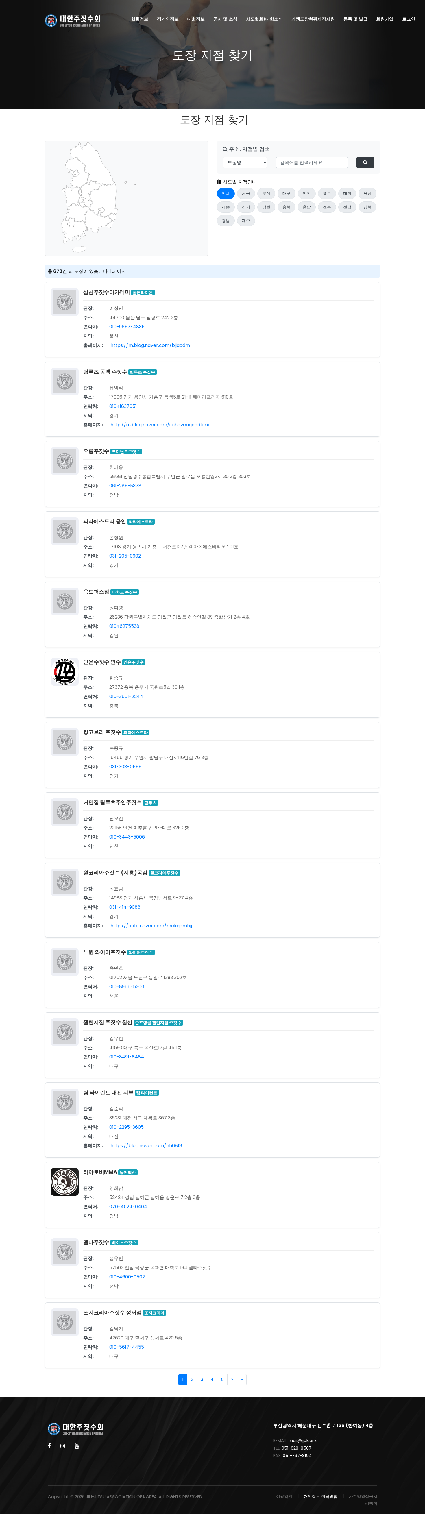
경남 (226, 220)
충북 (286, 207)
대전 (347, 193)
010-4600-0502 (127, 1277)
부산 (266, 193)
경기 (246, 207)
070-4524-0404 (128, 1206)
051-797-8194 (297, 1455)
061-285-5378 (125, 485)
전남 (347, 207)
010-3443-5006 (127, 837)
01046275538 (124, 626)
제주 (246, 220)
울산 (367, 193)
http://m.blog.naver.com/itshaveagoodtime (160, 424)
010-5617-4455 (126, 1347)
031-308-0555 (125, 766)
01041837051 (123, 406)
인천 (307, 193)
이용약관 (284, 1496)
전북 (327, 207)
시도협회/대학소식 (264, 19)
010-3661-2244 (126, 696)
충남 (307, 207)
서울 (246, 193)
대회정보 (196, 19)
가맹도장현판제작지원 (313, 19)
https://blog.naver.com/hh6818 (145, 1145)
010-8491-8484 (126, 1057)
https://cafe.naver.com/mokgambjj (150, 925)
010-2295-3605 (126, 1127)
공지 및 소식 (225, 19)
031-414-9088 (125, 907)
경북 (367, 207)
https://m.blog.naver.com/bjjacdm (149, 345)
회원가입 (384, 19)
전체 (226, 193)
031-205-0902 (125, 556)
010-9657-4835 (127, 326)
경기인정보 (168, 19)
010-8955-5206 (126, 986)
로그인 (408, 19)
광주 (327, 193)
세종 (226, 207)
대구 (286, 193)
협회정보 (139, 19)
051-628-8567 (296, 1448)
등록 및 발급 (355, 19)
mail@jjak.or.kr (303, 1440)
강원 (266, 207)
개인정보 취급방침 (320, 1496)
